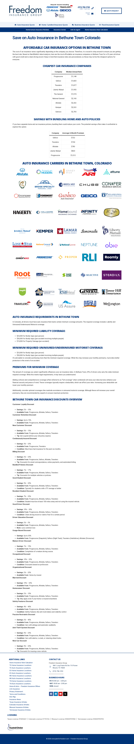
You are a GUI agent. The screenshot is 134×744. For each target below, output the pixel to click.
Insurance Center (60, 30)
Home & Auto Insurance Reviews (37, 30)
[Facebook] (51, 694)
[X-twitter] (65, 694)
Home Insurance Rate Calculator (96, 30)
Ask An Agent (75, 30)
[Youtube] (60, 694)
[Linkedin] (56, 694)
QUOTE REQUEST (112, 11)
